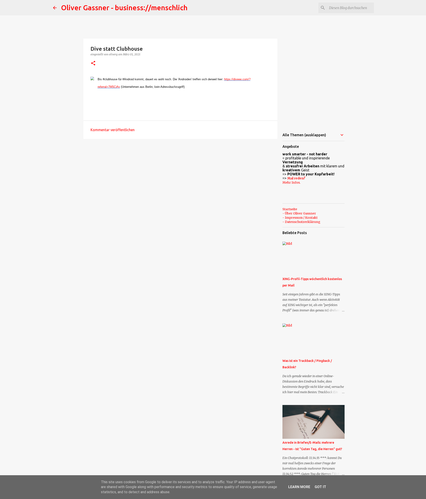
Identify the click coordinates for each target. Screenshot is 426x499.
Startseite (289, 209)
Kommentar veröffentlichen (113, 130)
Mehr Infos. (291, 182)
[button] (93, 63)
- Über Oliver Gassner (299, 213)
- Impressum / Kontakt (300, 218)
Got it (320, 487)
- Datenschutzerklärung (301, 222)
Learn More (299, 487)
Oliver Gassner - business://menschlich (124, 8)
